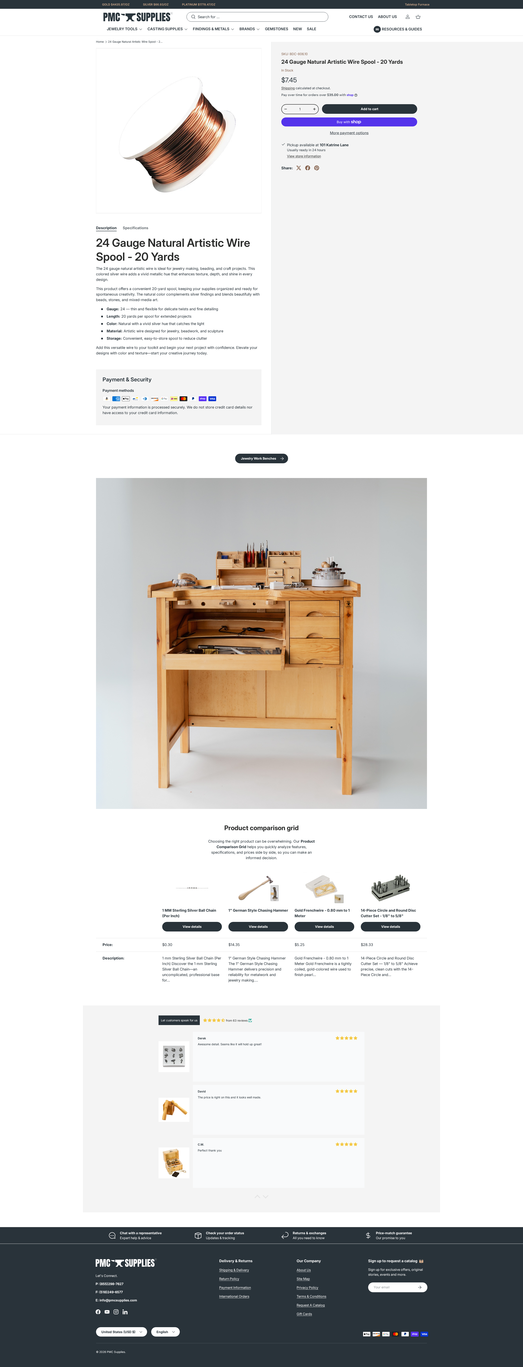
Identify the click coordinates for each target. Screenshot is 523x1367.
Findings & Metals (211, 29)
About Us (304, 1270)
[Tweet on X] (298, 167)
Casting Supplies (165, 29)
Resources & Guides (402, 29)
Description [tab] (106, 228)
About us (387, 17)
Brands (247, 29)
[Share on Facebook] (307, 167)
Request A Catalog (311, 1305)
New (297, 29)
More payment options (349, 133)
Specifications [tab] (135, 228)
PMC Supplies (116, 1352)
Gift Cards (304, 1314)
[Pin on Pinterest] (316, 167)
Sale (311, 29)
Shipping (288, 88)
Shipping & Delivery (234, 1270)
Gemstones (276, 29)
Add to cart (369, 109)
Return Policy (229, 1279)
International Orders (234, 1296)
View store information (304, 156)
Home (100, 41)
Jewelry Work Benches (258, 458)
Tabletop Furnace (417, 4)
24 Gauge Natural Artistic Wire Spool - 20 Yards (135, 41)
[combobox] (257, 17)
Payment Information (235, 1287)
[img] (214, 1020)
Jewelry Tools (122, 29)
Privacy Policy (307, 1287)
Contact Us (361, 17)
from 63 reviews (237, 1020)
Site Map (303, 1279)
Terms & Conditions (311, 1296)
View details (192, 927)
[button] (418, 16)
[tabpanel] (179, 298)
